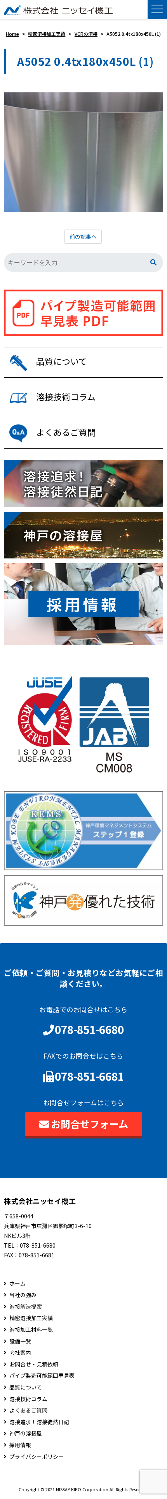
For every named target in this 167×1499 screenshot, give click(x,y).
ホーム (17, 1283)
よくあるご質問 (28, 1410)
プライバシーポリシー (36, 1456)
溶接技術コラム (28, 1399)
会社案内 (20, 1352)
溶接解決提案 (25, 1306)
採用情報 (20, 1445)
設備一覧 (20, 1341)
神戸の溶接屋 (25, 1433)
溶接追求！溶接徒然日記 (39, 1422)
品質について (25, 1387)
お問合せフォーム (89, 1124)
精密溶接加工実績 (31, 1318)
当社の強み (23, 1295)
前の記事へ (83, 236)
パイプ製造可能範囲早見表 (42, 1375)
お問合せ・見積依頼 (33, 1364)
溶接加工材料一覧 (31, 1329)
